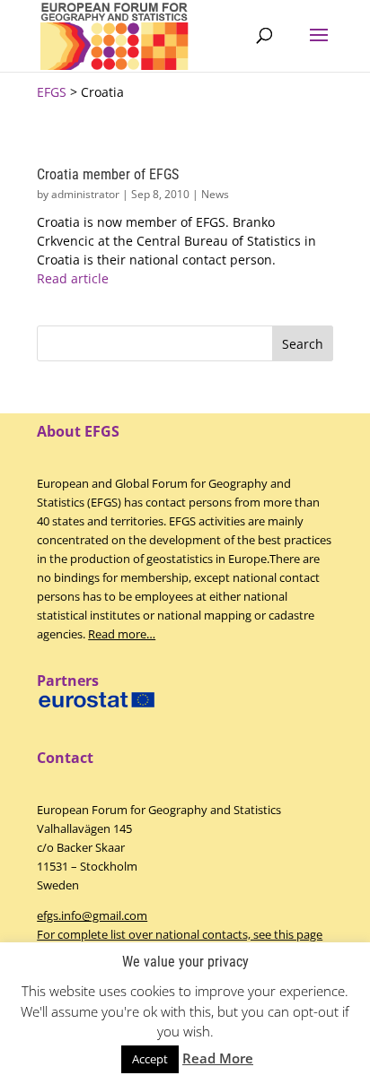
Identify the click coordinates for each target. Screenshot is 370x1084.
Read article (73, 278)
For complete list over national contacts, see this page (179, 934)
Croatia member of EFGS (108, 174)
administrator (85, 194)
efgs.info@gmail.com (92, 915)
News (215, 194)
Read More (217, 1058)
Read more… (121, 634)
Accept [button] (150, 1059)
